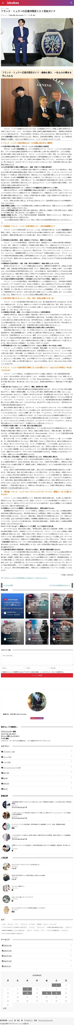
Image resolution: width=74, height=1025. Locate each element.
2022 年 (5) (7, 966)
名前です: (6, 714)
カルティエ (29, 930)
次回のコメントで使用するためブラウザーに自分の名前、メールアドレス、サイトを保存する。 (34, 672)
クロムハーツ (68, 927)
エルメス (45, 924)
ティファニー (32, 927)
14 (47, 993)
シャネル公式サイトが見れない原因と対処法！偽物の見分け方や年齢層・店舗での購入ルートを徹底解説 (41, 835)
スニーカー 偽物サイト (18, 886)
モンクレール (65, 930)
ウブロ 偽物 (5, 738)
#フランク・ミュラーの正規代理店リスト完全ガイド (19, 578)
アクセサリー (9, 751)
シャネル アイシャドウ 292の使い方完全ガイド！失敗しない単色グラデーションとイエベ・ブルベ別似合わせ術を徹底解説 (41, 813)
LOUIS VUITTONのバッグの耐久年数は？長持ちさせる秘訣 (28, 875)
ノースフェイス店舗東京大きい (53, 930)
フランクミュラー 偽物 (8, 731)
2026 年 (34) (7, 945)
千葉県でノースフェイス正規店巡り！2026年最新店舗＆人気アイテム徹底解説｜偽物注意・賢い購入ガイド (41, 846)
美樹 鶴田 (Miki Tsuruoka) (17, 15)
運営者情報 (3, 1020)
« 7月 (4, 1008)
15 (56, 993)
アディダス (36, 930)
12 (27, 993)
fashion (39, 924)
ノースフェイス (23, 924)
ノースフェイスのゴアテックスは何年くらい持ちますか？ (14, 927)
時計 (34, 15)
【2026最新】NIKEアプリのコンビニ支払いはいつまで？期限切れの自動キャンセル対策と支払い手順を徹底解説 (41, 802)
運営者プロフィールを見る (37, 718)
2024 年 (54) (7, 956)
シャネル (4, 924)
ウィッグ (7, 757)
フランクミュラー (41, 927)
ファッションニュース (12, 767)
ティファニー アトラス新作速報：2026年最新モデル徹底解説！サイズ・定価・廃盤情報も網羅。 (39, 824)
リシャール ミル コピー (8, 734)
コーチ (42, 930)
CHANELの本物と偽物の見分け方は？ (55, 927)
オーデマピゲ (32, 924)
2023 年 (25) (7, 961)
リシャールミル (53, 924)
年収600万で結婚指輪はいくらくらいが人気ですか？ (13, 930)
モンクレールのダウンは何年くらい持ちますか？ (12, 933)
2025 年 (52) (7, 951)
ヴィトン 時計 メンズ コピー (10, 736)
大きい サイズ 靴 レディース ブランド (22, 897)
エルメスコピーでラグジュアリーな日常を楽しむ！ (26, 864)
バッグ (7, 762)
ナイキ (16, 924)
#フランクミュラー (41, 578)
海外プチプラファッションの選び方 (13, 2)
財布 (6, 783)
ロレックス (10, 924)
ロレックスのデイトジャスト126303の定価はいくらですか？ (29, 908)
